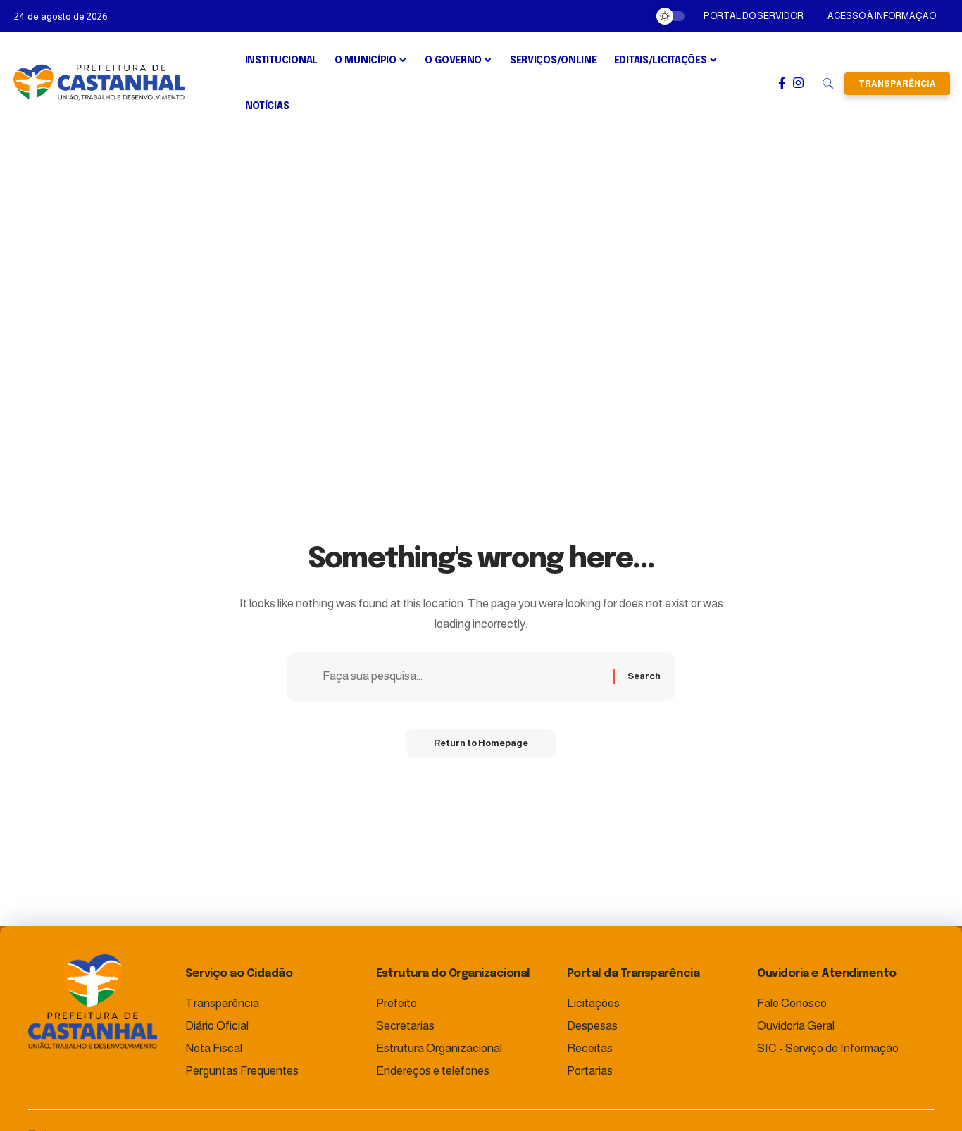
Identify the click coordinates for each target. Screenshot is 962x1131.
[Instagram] (798, 83)
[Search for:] (462, 676)
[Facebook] (782, 83)
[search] (828, 84)
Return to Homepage (481, 743)
